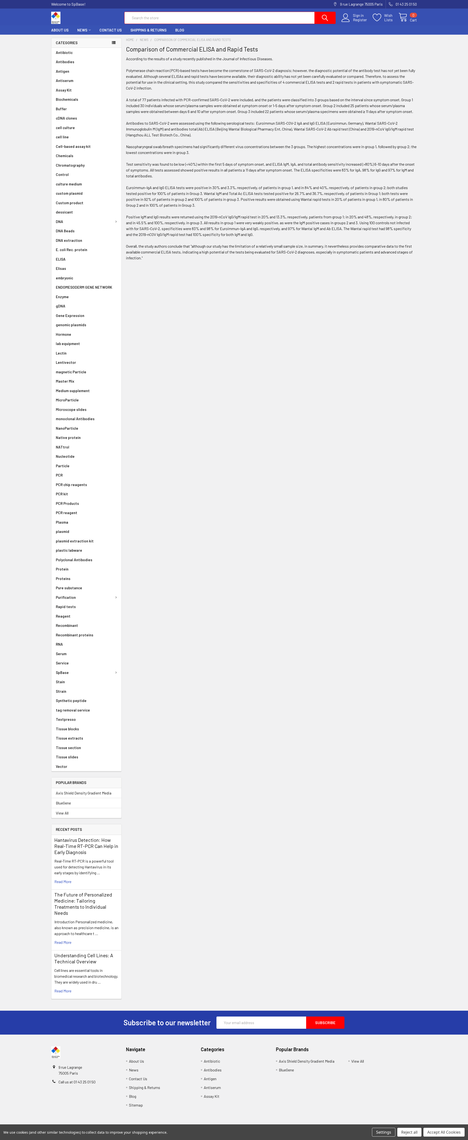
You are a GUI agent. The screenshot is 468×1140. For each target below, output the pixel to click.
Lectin (61, 353)
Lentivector (66, 362)
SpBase (62, 672)
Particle (62, 466)
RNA (59, 644)
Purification (66, 597)
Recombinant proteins (74, 635)
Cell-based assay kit (73, 146)
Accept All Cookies (444, 1132)
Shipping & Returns (148, 30)
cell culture (65, 127)
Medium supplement (73, 390)
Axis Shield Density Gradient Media (83, 793)
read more (62, 881)
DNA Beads (65, 231)
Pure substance (69, 588)
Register (360, 20)
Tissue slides (67, 757)
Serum (61, 653)
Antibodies (65, 62)
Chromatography (70, 165)
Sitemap (136, 1105)
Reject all (409, 1132)
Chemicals (64, 155)
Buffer (61, 109)
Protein (62, 569)
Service (62, 663)
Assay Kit (64, 90)
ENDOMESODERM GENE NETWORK (84, 287)
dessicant (64, 212)
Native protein (68, 437)
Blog (179, 30)
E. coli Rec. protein (71, 249)
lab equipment (68, 343)
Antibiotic (64, 52)
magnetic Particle (71, 372)
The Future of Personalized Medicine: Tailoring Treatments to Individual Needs (83, 904)
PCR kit (62, 494)
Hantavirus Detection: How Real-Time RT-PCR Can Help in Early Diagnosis (86, 846)
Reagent (63, 616)
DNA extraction (69, 240)
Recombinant (67, 625)
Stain (60, 682)
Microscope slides (71, 409)
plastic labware (69, 550)
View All (62, 813)
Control (62, 174)
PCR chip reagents (71, 484)
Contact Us (110, 30)
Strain (61, 691)
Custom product (69, 203)
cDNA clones (66, 118)
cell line (62, 137)
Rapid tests (66, 606)
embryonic (64, 278)
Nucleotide (65, 456)
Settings (383, 1132)
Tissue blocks (67, 729)
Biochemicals (67, 99)
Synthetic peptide (71, 700)
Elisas (61, 268)
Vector (61, 766)
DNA (59, 221)
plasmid (62, 531)
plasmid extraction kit (75, 541)
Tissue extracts (69, 738)
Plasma (62, 522)
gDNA (60, 306)
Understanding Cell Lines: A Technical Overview (83, 958)
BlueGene (63, 803)
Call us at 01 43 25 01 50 (77, 1081)
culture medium (69, 184)
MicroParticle (67, 400)
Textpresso (66, 719)
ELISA (61, 259)
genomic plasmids (71, 325)
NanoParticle (67, 428)
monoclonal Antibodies (75, 419)
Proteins (63, 578)
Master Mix (65, 381)
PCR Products (67, 503)
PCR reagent (66, 512)
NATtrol (62, 447)
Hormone (63, 334)
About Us (59, 30)
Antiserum (64, 80)
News (82, 30)
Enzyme (62, 297)
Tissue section (68, 747)
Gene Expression (70, 315)
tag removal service (73, 710)
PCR (59, 475)
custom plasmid (69, 193)
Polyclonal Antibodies (74, 560)
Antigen (62, 71)
